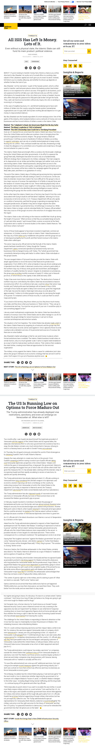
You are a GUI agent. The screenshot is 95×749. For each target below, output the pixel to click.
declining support (27, 560)
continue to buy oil (32, 653)
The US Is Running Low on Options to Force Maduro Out (35, 367)
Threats (32, 36)
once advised (47, 448)
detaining (9, 454)
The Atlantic (26, 56)
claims (15, 249)
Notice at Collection (49, 1)
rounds (38, 494)
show (47, 284)
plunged (20, 635)
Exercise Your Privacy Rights (84, 1)
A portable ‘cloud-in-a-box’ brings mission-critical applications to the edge (75, 90)
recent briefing (49, 701)
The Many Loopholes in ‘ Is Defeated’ (26, 127)
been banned (20, 616)
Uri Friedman (25, 420)
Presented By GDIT (69, 94)
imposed (32, 494)
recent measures (25, 666)
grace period (9, 637)
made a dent (54, 323)
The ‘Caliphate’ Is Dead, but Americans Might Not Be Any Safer (34, 125)
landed (27, 511)
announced (12, 633)
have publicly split (27, 569)
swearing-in (14, 461)
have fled (21, 572)
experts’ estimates (12, 141)
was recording (16, 273)
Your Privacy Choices (64, 1)
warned (39, 541)
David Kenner (32, 54)
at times (15, 696)
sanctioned (17, 490)
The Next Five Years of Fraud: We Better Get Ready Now (76, 114)
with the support (17, 441)
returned (36, 509)
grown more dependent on (30, 565)
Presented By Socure (70, 117)
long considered (21, 481)
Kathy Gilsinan (38, 420)
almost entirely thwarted (47, 504)
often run (22, 236)
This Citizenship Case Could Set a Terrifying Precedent (33, 130)
